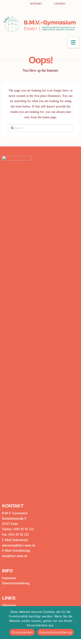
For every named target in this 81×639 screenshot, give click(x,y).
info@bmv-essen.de (14, 556)
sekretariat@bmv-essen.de (18, 545)
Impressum (9, 578)
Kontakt (36, 3)
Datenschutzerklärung (15, 583)
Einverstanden (22, 632)
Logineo (59, 3)
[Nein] (75, 622)
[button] (73, 42)
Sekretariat (9, 605)
